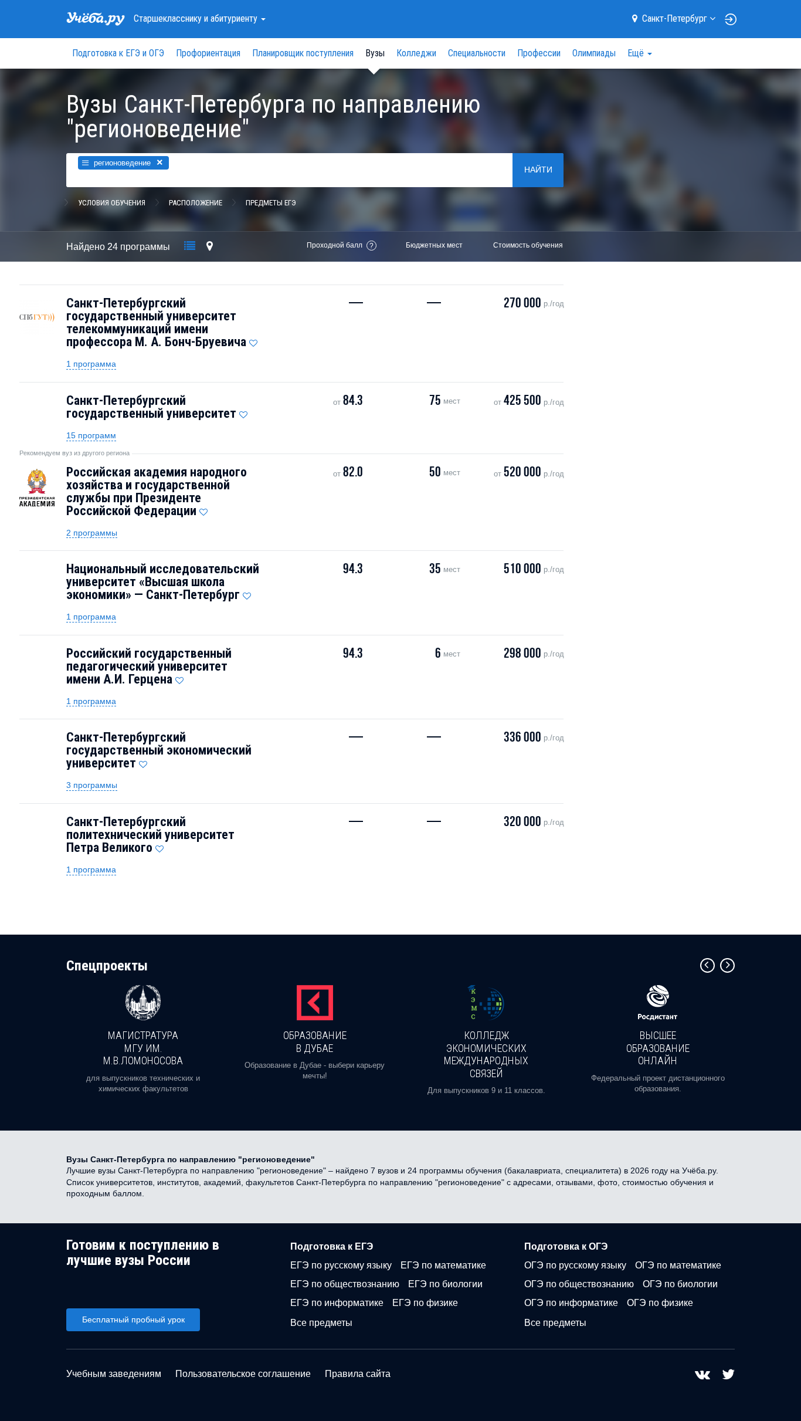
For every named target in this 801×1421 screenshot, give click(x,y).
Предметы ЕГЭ (271, 202)
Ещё (636, 53)
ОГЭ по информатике (571, 1303)
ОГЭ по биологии (680, 1284)
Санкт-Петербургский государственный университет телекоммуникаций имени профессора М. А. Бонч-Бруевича (156, 322)
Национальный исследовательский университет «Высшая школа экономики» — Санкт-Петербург (162, 581)
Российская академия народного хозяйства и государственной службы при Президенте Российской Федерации (156, 491)
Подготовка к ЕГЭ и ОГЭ (118, 53)
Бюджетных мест (434, 245)
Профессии (539, 53)
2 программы (91, 532)
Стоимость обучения (528, 245)
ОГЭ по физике (660, 1303)
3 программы (91, 785)
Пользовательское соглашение (243, 1374)
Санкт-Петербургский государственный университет (151, 407)
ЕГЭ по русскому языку (341, 1265)
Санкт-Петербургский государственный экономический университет (159, 750)
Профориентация (208, 53)
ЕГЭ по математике (443, 1265)
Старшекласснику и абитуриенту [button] (197, 18)
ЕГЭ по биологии (445, 1284)
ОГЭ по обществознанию (579, 1284)
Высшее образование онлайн (658, 1048)
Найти (538, 169)
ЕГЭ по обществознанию (344, 1284)
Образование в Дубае (315, 1041)
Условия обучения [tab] (111, 202)
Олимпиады (594, 53)
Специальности (476, 53)
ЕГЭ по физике (425, 1303)
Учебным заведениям (113, 1374)
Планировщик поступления (303, 53)
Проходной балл (334, 245)
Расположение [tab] (195, 202)
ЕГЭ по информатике (336, 1303)
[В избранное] (253, 340)
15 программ (91, 435)
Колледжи (416, 53)
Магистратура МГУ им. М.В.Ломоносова (143, 1048)
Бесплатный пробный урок (133, 1319)
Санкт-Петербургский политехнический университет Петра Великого (150, 834)
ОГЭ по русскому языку (575, 1265)
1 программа (91, 363)
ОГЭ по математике (678, 1265)
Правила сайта (358, 1374)
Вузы (375, 53)
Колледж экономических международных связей (486, 1054)
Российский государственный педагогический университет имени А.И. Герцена (149, 666)
